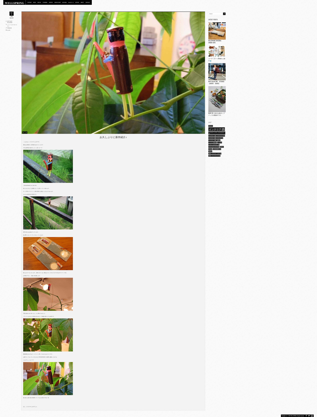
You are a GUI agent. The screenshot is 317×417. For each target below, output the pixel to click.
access (77, 2)
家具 (221, 146)
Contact (88, 2)
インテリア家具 (212, 142)
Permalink (9, 28)
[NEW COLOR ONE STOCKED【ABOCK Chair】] (217, 71)
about (82, 2)
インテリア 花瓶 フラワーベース (216, 135)
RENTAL (39, 2)
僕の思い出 (71, 2)
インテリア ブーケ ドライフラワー (216, 133)
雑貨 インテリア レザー (215, 153)
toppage (29, 2)
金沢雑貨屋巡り (216, 149)
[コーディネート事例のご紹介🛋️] (217, 51)
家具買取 (64, 2)
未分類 (8, 30)
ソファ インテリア (214, 144)
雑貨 (210, 151)
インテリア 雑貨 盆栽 (214, 140)
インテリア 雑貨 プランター (216, 138)
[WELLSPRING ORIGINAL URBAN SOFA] (217, 31)
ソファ (219, 142)
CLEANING (45, 2)
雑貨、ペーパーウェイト (214, 155)
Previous (23, 132)
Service (51, 2)
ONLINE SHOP (57, 2)
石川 (210, 149)
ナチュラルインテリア (214, 146)
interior (210, 126)
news (34, 2)
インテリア (216, 129)
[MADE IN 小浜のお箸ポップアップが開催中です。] (217, 99)
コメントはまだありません (12, 25)
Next (26, 132)
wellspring (9, 22)
